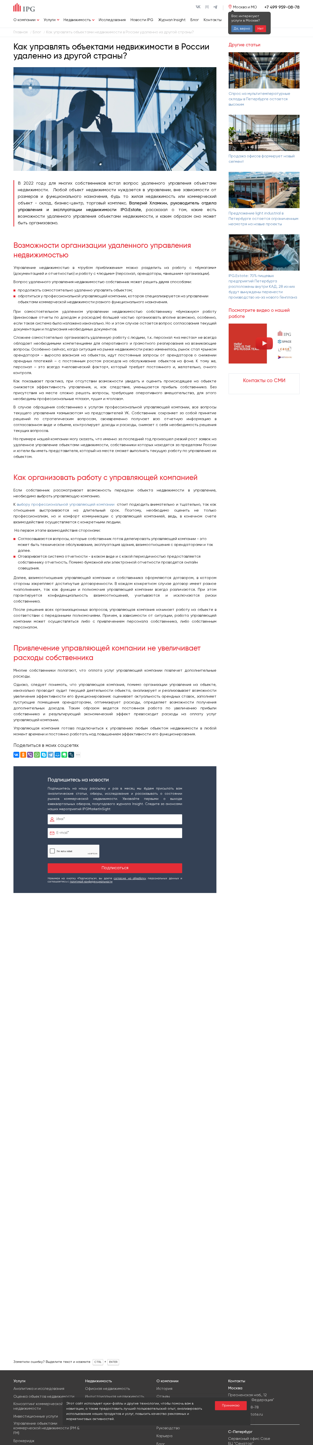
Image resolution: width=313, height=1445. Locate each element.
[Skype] (44, 755)
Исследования (112, 20)
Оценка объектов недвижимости (43, 1397)
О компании (24, 20)
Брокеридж (23, 1441)
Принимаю (231, 1405)
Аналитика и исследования (38, 1389)
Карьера (164, 1436)
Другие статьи (244, 45)
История (164, 1389)
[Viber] (30, 755)
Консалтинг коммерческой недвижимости (38, 1406)
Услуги (50, 20)
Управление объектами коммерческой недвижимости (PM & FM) (46, 1428)
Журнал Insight (172, 20)
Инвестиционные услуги (35, 1417)
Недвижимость (77, 20)
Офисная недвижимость (107, 1389)
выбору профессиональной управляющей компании (65, 505)
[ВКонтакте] (16, 755)
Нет (260, 28)
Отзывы (163, 1397)
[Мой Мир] (57, 755)
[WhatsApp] (37, 755)
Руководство (168, 1428)
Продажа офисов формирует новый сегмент (262, 159)
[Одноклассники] (23, 755)
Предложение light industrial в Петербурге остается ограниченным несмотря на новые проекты (263, 219)
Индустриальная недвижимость (114, 1397)
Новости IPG (142, 20)
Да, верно (242, 28)
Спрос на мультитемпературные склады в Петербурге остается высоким (259, 99)
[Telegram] (51, 755)
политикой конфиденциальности (91, 881)
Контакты (213, 20)
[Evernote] (64, 755)
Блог (194, 20)
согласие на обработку (130, 878)
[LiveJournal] (71, 755)
